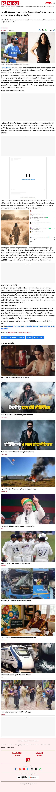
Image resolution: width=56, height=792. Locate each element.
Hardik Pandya (6, 68)
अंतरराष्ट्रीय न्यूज (4, 491)
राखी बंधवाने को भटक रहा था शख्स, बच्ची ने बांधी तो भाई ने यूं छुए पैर (16, 712)
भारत (2, 528)
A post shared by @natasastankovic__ (28, 197)
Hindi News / (3, 6)
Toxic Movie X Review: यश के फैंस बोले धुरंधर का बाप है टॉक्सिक (17, 415)
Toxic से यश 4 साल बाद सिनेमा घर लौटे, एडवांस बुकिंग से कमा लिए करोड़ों (17, 452)
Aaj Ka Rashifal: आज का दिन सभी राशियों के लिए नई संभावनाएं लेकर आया (18, 638)
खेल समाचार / (8, 6)
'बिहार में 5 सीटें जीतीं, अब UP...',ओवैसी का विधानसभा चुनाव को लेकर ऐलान (18, 526)
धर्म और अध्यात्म (4, 640)
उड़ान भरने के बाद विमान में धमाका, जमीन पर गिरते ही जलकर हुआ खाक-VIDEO (19, 489)
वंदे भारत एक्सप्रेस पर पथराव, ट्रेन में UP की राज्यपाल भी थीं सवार (16, 675)
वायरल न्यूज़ (3, 714)
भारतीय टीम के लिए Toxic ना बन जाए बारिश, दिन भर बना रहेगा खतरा (16, 563)
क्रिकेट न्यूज (4, 337)
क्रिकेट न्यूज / (13, 6)
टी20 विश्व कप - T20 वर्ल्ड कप (17, 337)
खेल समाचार (3, 30)
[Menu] (53, 3)
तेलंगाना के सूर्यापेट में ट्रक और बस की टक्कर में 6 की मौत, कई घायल (16, 600)
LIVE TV (49, 3)
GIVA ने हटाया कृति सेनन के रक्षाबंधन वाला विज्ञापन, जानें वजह (15, 377)
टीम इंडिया (29, 337)
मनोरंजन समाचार (4, 379)
